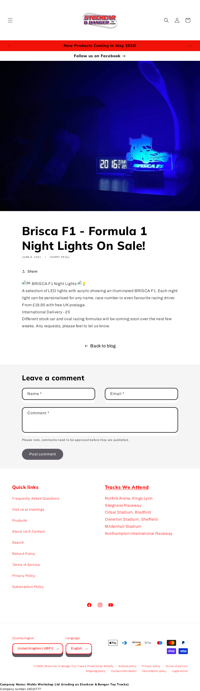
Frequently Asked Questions (36, 498)
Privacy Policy (23, 576)
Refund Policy (23, 554)
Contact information (124, 670)
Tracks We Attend (127, 487)
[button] (10, 20)
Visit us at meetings (28, 509)
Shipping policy (96, 670)
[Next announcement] (190, 45)
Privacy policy (151, 666)
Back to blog (103, 345)
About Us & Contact (28, 531)
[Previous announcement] (9, 45)
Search (18, 542)
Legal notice (180, 670)
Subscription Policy (28, 587)
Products (19, 520)
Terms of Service (26, 565)
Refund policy (128, 666)
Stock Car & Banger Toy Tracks (65, 666)
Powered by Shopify (100, 666)
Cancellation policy (154, 670)
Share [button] (33, 271)
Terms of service (177, 666)
